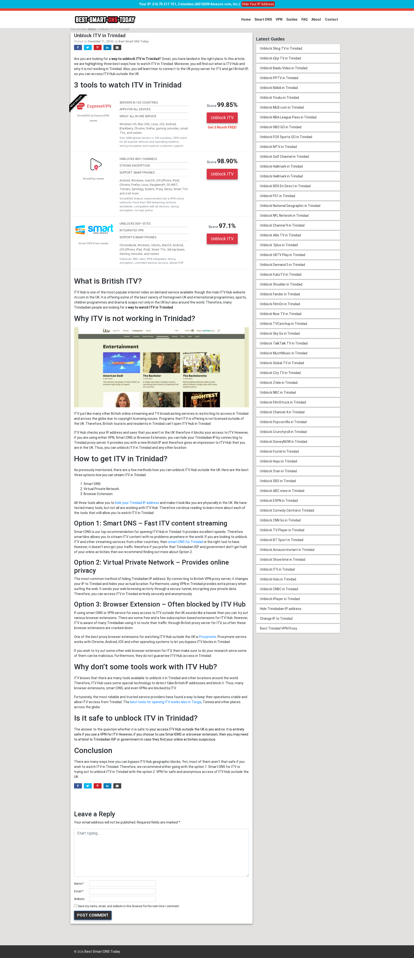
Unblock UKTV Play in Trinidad (282, 255)
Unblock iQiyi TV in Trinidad (280, 58)
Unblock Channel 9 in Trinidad (282, 225)
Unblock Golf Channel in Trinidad (284, 156)
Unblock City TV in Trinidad (280, 373)
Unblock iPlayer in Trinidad (280, 599)
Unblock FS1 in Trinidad (277, 196)
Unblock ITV (222, 117)
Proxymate (207, 637)
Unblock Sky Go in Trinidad (280, 333)
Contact (331, 19)
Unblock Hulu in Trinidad (278, 579)
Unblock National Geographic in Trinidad (290, 206)
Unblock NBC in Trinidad (278, 392)
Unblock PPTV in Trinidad (279, 78)
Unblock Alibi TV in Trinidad (280, 235)
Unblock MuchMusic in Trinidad (283, 353)
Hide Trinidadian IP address (280, 609)
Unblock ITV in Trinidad (277, 569)
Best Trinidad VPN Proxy (278, 628)
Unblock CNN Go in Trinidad (280, 520)
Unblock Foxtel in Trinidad (279, 451)
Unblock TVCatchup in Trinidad (283, 324)
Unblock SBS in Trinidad (278, 481)
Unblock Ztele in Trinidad (279, 383)
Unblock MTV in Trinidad (278, 147)
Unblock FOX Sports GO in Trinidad (286, 137)
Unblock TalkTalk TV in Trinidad (284, 343)
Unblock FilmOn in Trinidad (280, 304)
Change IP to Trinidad (276, 618)
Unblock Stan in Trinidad (278, 471)
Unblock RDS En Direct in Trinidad (285, 186)
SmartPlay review (93, 178)
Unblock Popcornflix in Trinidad (283, 422)
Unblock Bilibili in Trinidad (279, 88)
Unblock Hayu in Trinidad (278, 461)
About (316, 19)
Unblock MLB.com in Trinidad (282, 107)
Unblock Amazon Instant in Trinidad (287, 550)
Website (79, 899)
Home (246, 19)
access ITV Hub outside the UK (180, 729)
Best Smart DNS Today (134, 41)
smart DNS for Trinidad (185, 542)
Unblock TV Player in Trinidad (282, 530)
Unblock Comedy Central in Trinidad (287, 510)
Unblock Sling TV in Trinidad (281, 48)
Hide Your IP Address (258, 4)
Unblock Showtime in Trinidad (282, 559)
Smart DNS (263, 19)
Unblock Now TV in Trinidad (280, 314)
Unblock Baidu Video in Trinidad (283, 68)
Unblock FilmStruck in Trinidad (283, 402)
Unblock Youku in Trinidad (279, 97)
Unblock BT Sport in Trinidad (281, 540)
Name (79, 883)
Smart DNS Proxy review (93, 243)
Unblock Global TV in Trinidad (282, 363)
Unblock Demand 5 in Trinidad (282, 265)
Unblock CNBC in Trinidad (279, 589)
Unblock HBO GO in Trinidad (280, 127)
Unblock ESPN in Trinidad (279, 500)
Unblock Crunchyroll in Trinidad (283, 432)
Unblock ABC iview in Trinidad (282, 491)
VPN (279, 19)
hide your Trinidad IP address (137, 503)
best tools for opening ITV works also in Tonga (165, 702)
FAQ (304, 19)
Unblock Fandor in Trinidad (280, 294)
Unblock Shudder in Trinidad (281, 284)
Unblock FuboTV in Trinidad (280, 274)
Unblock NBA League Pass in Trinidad (288, 117)
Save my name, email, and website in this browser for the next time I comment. (129, 906)
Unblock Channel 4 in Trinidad (282, 412)
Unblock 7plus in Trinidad (279, 245)
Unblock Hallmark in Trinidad (281, 166)
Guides (292, 19)
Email (78, 891)
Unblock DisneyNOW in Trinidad (283, 442)
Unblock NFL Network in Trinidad (284, 215)
